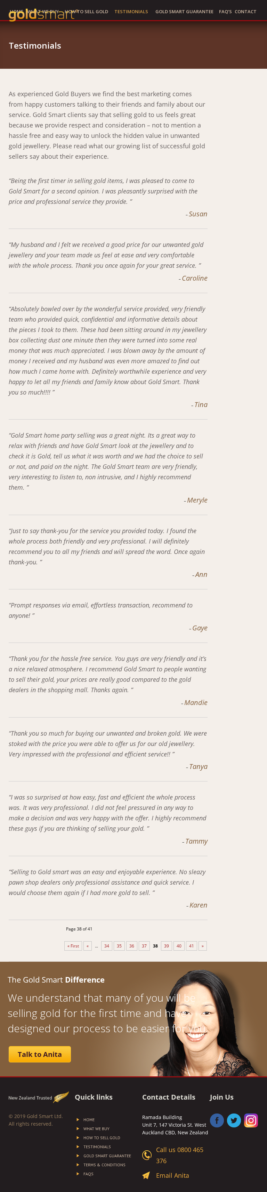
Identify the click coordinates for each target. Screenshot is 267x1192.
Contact (246, 11)
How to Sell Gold (86, 11)
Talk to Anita (40, 1054)
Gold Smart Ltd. (45, 1116)
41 (191, 946)
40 (179, 946)
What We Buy (96, 1128)
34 (106, 946)
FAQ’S (225, 11)
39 (166, 946)
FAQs (88, 1174)
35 (119, 946)
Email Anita (172, 1175)
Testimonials (131, 11)
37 (144, 946)
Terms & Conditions (104, 1164)
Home (89, 1119)
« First (73, 946)
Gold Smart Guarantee (184, 11)
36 (131, 946)
